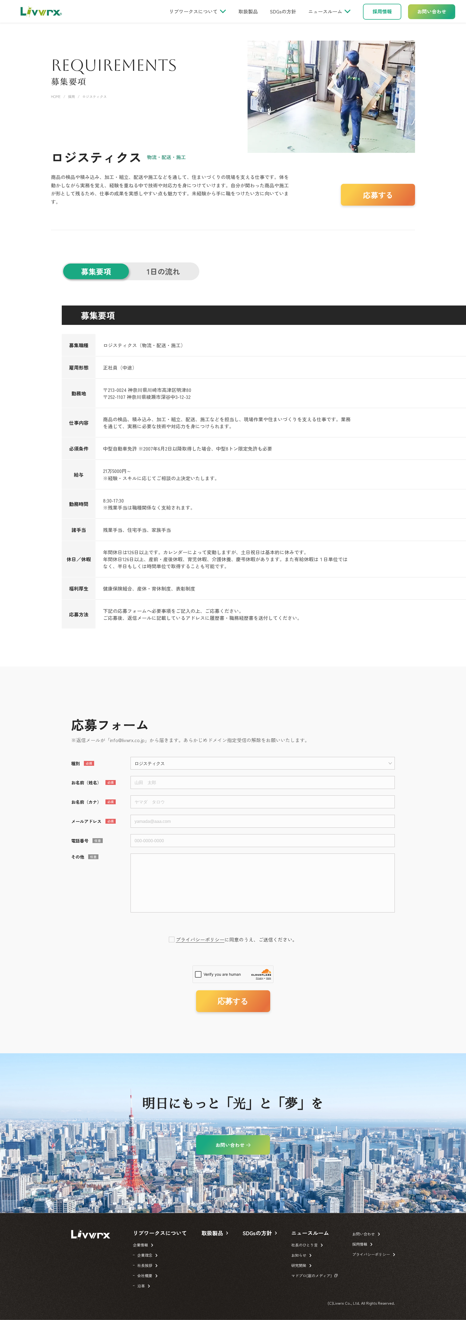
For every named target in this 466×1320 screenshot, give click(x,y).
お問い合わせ (431, 11)
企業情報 (140, 1245)
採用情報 (382, 11)
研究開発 (298, 1265)
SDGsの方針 (283, 11)
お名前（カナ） (86, 802)
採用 (71, 96)
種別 (75, 763)
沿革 (141, 1286)
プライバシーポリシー (200, 939)
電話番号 (79, 840)
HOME (56, 96)
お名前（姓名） (86, 782)
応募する (378, 194)
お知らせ (298, 1255)
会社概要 (144, 1275)
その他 (77, 857)
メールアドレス (86, 821)
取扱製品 (248, 11)
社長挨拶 (144, 1265)
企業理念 (144, 1255)
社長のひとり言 (304, 1245)
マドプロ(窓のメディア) (311, 1275)
